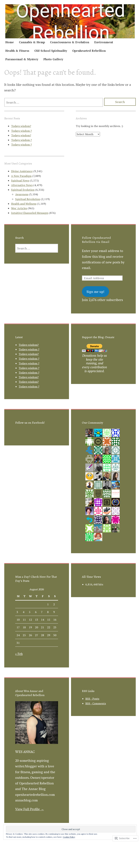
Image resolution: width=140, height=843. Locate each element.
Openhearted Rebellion (89, 51)
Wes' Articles (19, 208)
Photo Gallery (53, 59)
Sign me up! (95, 291)
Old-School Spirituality (50, 51)
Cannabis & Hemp (32, 42)
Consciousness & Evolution (69, 42)
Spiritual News (20, 180)
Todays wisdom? (21, 126)
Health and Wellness (23, 204)
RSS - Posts (92, 698)
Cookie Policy (69, 837)
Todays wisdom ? (21, 131)
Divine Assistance (22, 171)
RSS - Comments (95, 703)
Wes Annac (25, 751)
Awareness (21, 194)
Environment (103, 42)
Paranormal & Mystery (21, 59)
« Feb (19, 654)
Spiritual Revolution (27, 199)
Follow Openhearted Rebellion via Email (96, 240)
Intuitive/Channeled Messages (29, 213)
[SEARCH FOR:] (53, 102)
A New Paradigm (21, 176)
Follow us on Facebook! (30, 423)
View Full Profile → (29, 809)
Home (9, 42)
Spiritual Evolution (22, 190)
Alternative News (22, 185)
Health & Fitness (17, 51)
